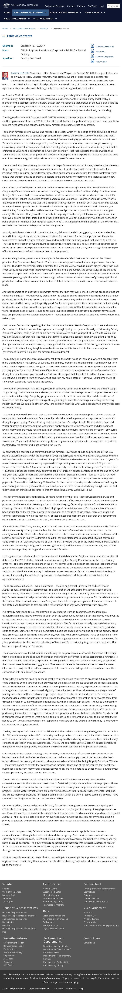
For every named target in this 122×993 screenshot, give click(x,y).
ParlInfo (81, 6)
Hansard (44, 28)
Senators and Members (64, 12)
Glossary (7, 962)
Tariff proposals (50, 925)
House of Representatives (14, 912)
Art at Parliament (91, 918)
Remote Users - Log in (13, 945)
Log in (102, 6)
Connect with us (91, 898)
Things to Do (90, 915)
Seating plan (8, 901)
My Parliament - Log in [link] (13, 942)
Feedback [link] (71, 988)
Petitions (88, 895)
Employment (9, 955)
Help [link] (81, 988)
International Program (53, 904)
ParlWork (92, 6)
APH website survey (12, 952)
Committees (89, 942)
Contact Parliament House (96, 901)
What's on (88, 912)
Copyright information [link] (39, 988)
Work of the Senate (11, 891)
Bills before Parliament (54, 915)
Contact (70, 6)
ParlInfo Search (10, 949)
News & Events (93, 12)
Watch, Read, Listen (52, 891)
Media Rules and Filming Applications (101, 925)
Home (7, 12)
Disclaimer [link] (58, 988)
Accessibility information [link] (13, 988)
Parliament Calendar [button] (54, 6)
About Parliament (15, 18)
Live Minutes (8, 922)
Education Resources (53, 898)
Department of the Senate (55, 946)
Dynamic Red (8, 895)
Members (7, 925)
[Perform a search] (117, 6)
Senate (5, 888)
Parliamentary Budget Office (56, 962)
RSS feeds (8, 965)
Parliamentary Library (53, 901)
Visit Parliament (43, 18)
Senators (6, 898)
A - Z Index (8, 958)
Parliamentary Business (29, 12)
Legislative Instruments (54, 928)
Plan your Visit (90, 922)
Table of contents (18, 36)
